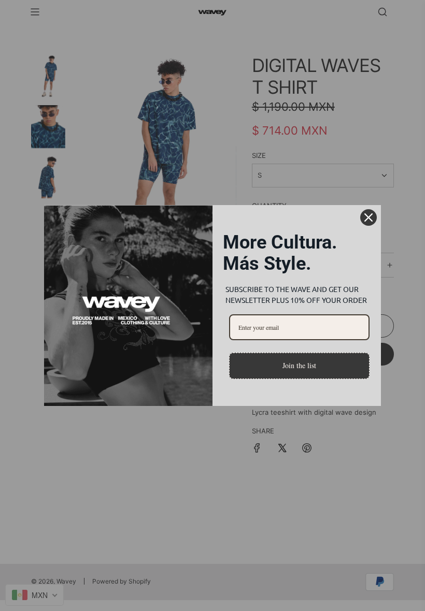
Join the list (299, 365)
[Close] (368, 217)
